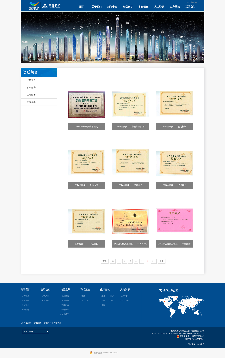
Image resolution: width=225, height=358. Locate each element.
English (194, 2)
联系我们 (190, 6)
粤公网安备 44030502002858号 (192, 336)
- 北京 (111, 296)
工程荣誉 (31, 95)
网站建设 (191, 344)
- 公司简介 (25, 296)
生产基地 (175, 6)
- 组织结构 (25, 300)
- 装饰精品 (64, 314)
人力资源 (159, 6)
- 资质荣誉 (25, 310)
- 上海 (102, 300)
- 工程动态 (45, 300)
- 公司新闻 (45, 296)
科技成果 (31, 102)
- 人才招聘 (124, 296)
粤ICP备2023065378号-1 (194, 339)
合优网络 (200, 344)
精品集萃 (128, 6)
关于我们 (97, 6)
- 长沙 (102, 305)
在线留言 (57, 323)
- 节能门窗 (64, 305)
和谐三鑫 (143, 6)
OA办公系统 (26, 323)
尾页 (161, 261)
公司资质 (31, 80)
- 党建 (82, 296)
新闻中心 (112, 6)
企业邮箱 (37, 323)
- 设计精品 (64, 310)
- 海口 (111, 300)
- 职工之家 (84, 300)
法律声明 (47, 323)
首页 (81, 6)
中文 (189, 2)
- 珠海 (102, 296)
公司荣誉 (31, 87)
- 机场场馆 (64, 300)
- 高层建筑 (64, 296)
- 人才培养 (124, 300)
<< (112, 261)
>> (153, 261)
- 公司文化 (25, 305)
